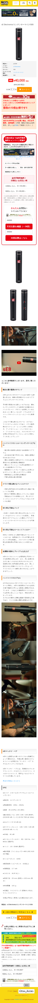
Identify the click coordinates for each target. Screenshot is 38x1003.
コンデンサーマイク (18, 72)
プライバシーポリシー (21, 995)
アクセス (9, 991)
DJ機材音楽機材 (23, 3)
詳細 (16, 125)
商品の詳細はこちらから (11, 781)
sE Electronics (16, 66)
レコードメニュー (15, 3)
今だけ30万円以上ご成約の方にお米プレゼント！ (19, 158)
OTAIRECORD (18, 999)
